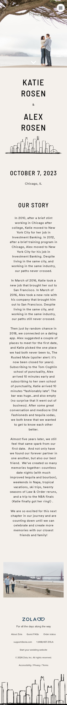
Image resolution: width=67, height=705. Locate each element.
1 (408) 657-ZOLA (44, 642)
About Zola (16, 634)
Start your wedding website (33, 650)
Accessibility (25, 665)
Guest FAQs (33, 634)
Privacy (36, 665)
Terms (45, 665)
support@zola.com (23, 642)
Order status (49, 634)
